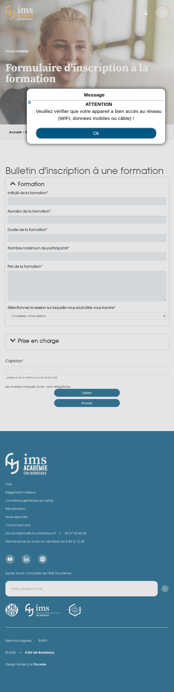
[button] (96, 133)
